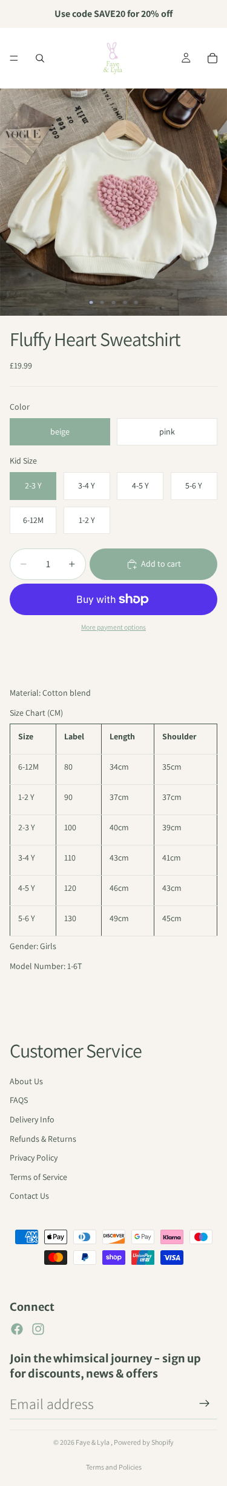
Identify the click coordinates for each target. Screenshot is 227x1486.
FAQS (19, 1100)
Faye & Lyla (93, 1442)
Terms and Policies (114, 1466)
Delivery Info (32, 1119)
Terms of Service (38, 1176)
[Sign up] (204, 1403)
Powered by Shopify (144, 1442)
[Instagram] (38, 1329)
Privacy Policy (34, 1157)
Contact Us (29, 1195)
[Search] (40, 58)
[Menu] (14, 58)
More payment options (113, 626)
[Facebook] (17, 1329)
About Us (26, 1081)
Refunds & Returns (43, 1138)
